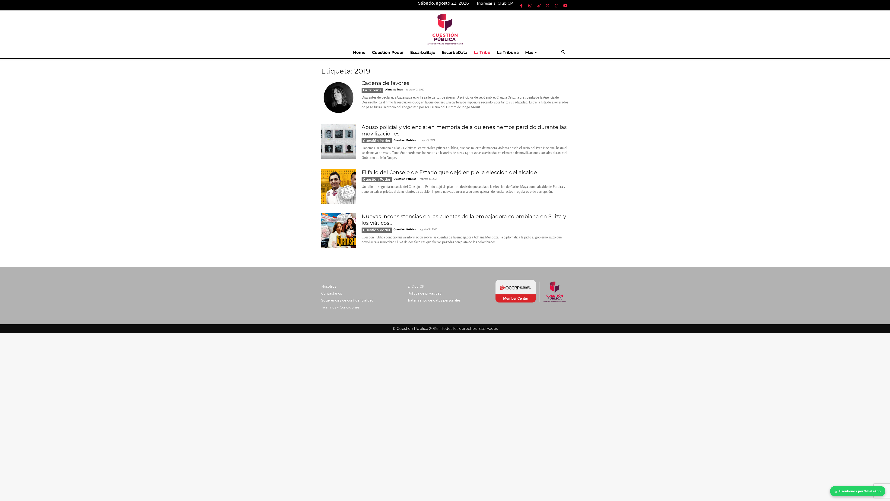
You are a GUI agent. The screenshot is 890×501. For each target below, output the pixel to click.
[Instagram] (530, 5)
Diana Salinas (394, 89)
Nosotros (328, 286)
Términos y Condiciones (340, 307)
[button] (563, 53)
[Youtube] (565, 5)
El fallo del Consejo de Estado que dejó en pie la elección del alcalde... (451, 172)
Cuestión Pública (405, 140)
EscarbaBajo (422, 52)
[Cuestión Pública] (445, 28)
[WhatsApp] (556, 5)
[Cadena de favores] (338, 97)
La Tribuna (508, 52)
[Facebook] (521, 5)
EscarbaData (454, 52)
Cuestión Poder (388, 52)
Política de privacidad (424, 293)
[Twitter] (547, 5)
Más (529, 52)
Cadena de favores (385, 83)
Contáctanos (331, 293)
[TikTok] (538, 5)
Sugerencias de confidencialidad (347, 300)
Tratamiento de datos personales (434, 300)
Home (359, 52)
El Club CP (415, 286)
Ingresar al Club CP (495, 3)
